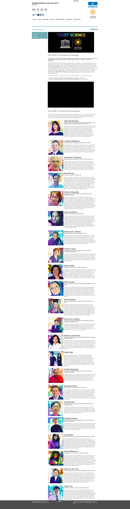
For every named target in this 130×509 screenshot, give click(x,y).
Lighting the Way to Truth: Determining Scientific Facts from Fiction (63, 77)
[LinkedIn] (43, 15)
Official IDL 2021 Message (61, 71)
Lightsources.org (87, 501)
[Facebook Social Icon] (40, 15)
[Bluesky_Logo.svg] (33, 15)
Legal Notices (59, 501)
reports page (54, 73)
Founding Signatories (55, 66)
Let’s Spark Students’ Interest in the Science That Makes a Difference (64, 79)
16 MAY (45, 4)
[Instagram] (36, 15)
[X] (38, 15)
